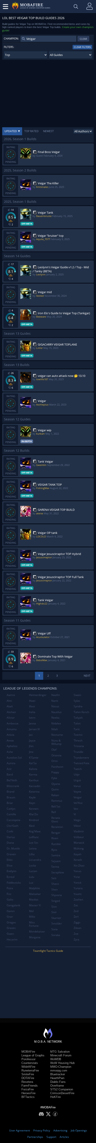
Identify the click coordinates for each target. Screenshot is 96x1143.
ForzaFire (27, 1089)
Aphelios (12, 746)
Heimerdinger (37, 695)
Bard (10, 774)
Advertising (60, 1130)
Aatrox (11, 695)
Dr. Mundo (13, 848)
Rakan (55, 795)
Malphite (34, 888)
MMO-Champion (60, 1066)
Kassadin (34, 786)
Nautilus (56, 712)
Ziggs (77, 922)
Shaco (55, 884)
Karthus (34, 780)
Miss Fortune (34, 924)
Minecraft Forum (60, 1055)
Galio (10, 899)
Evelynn (11, 871)
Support (51, 1137)
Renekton (57, 827)
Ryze (54, 850)
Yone (77, 877)
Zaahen (78, 899)
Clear (83, 38)
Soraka (55, 935)
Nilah (54, 729)
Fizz (9, 894)
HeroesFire (28, 1093)
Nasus (55, 706)
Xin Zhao (79, 865)
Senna (55, 867)
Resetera (27, 1081)
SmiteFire (27, 1074)
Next (87, 676)
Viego (77, 820)
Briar (10, 803)
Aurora (11, 763)
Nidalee (56, 723)
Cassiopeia (13, 820)
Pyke (54, 778)
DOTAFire (27, 1078)
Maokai (33, 899)
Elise (10, 865)
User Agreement (19, 1130)
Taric (77, 729)
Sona (54, 929)
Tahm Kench (81, 712)
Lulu (31, 877)
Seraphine (57, 872)
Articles (64, 1137)
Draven (11, 854)
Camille (11, 814)
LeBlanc (34, 837)
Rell (53, 812)
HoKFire (55, 1097)
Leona (33, 848)
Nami (54, 701)
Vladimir (79, 831)
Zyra (76, 939)
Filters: (9, 47)
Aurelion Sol (14, 757)
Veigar (78, 797)
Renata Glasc (55, 819)
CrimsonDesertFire (62, 1093)
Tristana (79, 746)
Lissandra (35, 860)
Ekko (10, 860)
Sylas (77, 701)
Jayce (32, 740)
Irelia (32, 712)
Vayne (77, 791)
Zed (76, 911)
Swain (77, 695)
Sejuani (56, 861)
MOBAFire (28, 1051)
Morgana (34, 937)
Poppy (55, 772)
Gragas (11, 922)
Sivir (54, 912)
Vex (76, 809)
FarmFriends (29, 1085)
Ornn (54, 761)
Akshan (11, 712)
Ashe (10, 752)
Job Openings (79, 1130)
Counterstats (29, 1063)
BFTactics (28, 1097)
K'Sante (33, 757)
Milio (32, 916)
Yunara (78, 888)
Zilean (77, 928)
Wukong (79, 848)
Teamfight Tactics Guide (48, 951)
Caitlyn (11, 809)
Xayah (77, 854)
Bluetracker (57, 1074)
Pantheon (57, 767)
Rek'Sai (55, 806)
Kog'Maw (34, 831)
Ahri (9, 701)
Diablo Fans (58, 1081)
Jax (31, 735)
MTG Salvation (60, 1051)
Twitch (78, 769)
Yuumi (77, 894)
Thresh (78, 740)
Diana (10, 843)
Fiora (10, 888)
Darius (11, 837)
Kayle (32, 797)
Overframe (57, 1085)
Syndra (78, 706)
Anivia (10, 735)
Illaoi (32, 706)
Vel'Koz (78, 803)
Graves (11, 928)
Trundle (78, 752)
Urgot (77, 780)
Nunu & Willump (56, 742)
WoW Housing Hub (62, 1063)
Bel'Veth (12, 780)
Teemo (78, 735)
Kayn (32, 803)
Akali (10, 706)
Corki (10, 831)
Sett (53, 878)
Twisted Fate (81, 763)
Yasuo (77, 871)
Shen (54, 889)
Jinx (31, 752)
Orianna (56, 755)
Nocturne (57, 735)
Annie (10, 740)
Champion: (11, 38)
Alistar (11, 718)
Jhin (31, 746)
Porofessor (28, 1059)
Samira (55, 855)
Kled (31, 826)
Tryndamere (81, 757)
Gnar (10, 916)
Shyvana (56, 895)
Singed (55, 901)
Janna (32, 723)
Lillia (32, 854)
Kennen (33, 809)
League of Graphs (32, 1055)
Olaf (53, 749)
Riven (54, 838)
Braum (11, 797)
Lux (31, 883)
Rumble (56, 844)
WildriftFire (28, 1066)
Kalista (33, 769)
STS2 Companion (61, 1089)
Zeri (76, 916)
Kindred (34, 820)
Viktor (77, 826)
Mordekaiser (37, 931)
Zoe (76, 934)
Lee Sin (33, 843)
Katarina (34, 791)
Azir (9, 769)
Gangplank (13, 905)
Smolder (56, 923)
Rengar (55, 833)
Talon (77, 723)
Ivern (32, 718)
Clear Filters (82, 47)
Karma (33, 774)
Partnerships (35, 1137)
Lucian (33, 871)
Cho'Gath (12, 826)
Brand (10, 791)
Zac (76, 905)
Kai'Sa (33, 763)
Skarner (56, 918)
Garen (11, 911)
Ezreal (11, 877)
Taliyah (78, 718)
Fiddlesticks (14, 883)
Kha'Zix (33, 814)
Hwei (32, 701)
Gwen (10, 934)
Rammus (56, 801)
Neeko (55, 718)
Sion (54, 906)
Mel (31, 911)
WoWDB (55, 1059)
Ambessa (12, 723)
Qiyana (55, 784)
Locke (32, 865)
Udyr (77, 774)
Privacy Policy (41, 1130)
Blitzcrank (13, 786)
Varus (77, 786)
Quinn (55, 789)
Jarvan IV (34, 729)
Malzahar (35, 894)
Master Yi (35, 905)
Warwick (79, 843)
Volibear (79, 837)
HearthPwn (57, 1078)
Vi (75, 814)
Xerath (78, 860)
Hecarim (12, 939)
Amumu (12, 729)
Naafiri (55, 695)
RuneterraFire (30, 1070)
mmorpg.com (58, 1070)
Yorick (77, 883)
